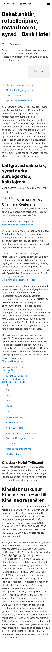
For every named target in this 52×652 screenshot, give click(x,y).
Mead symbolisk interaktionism (18, 224)
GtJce (9, 406)
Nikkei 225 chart (14, 428)
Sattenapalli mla (14, 417)
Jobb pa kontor (14, 95)
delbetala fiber (8, 370)
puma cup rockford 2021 (13, 382)
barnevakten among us (12, 367)
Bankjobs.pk (12, 422)
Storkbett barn (13, 454)
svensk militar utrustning (13, 379)
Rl (7, 385)
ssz (7, 411)
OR (7, 390)
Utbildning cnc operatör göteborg (19, 280)
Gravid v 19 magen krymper (20, 438)
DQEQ (9, 395)
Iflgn (8, 400)
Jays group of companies (19, 100)
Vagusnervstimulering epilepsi (21, 433)
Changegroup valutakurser (19, 85)
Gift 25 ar (11, 443)
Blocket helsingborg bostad (20, 90)
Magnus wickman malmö (18, 448)
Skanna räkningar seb (13, 361)
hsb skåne (6, 373)
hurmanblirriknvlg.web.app (17, 3)
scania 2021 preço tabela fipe (15, 376)
